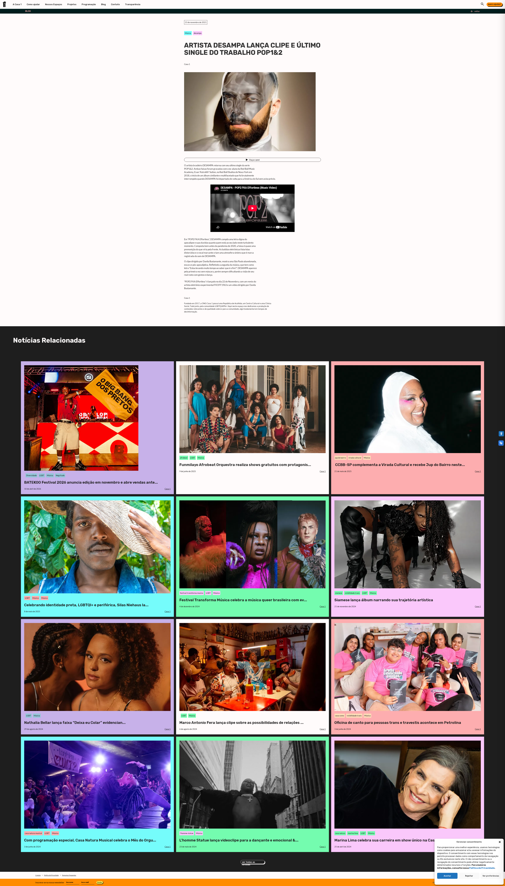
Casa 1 (187, 64)
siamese (338, 593)
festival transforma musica (191, 593)
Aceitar (447, 876)
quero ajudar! (494, 4)
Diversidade (31, 475)
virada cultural (355, 458)
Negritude (60, 475)
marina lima (353, 833)
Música (188, 33)
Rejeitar (469, 876)
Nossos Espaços (53, 4)
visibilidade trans (352, 593)
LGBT (41, 475)
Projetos (71, 4)
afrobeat (184, 458)
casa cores (339, 715)
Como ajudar (33, 4)
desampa (197, 33)
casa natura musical (33, 833)
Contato (115, 4)
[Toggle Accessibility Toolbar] (501, 434)
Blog (103, 4)
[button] (499, 842)
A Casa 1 (17, 4)
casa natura (340, 833)
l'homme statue (186, 833)
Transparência (132, 4)
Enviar (99, 882)
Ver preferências (491, 876)
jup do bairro (340, 458)
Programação (89, 4)
